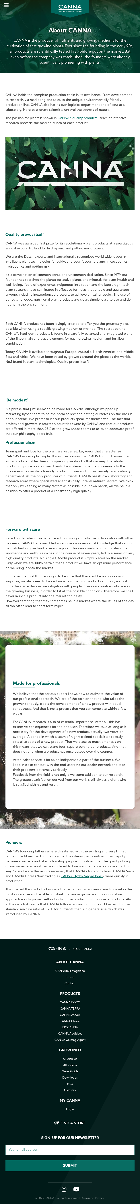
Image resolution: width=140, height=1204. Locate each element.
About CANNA (70, 962)
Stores (70, 977)
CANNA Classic (70, 1021)
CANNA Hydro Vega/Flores (82, 876)
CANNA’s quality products (77, 118)
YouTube (76, 1190)
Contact (70, 983)
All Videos (70, 1065)
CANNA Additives (70, 1033)
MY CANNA (70, 1101)
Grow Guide (70, 1071)
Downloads (70, 1077)
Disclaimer (87, 1198)
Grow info (70, 1050)
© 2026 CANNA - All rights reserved (56, 1198)
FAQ (70, 1084)
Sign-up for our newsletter (70, 1138)
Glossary (70, 1090)
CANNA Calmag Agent (70, 1040)
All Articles (70, 1059)
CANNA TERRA (70, 1008)
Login (70, 1109)
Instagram (64, 1190)
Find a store (73, 1123)
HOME (57, 949)
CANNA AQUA (70, 1015)
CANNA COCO (70, 1002)
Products (70, 994)
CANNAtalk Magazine (70, 971)
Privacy (99, 1198)
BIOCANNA (70, 1027)
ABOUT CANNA (82, 949)
